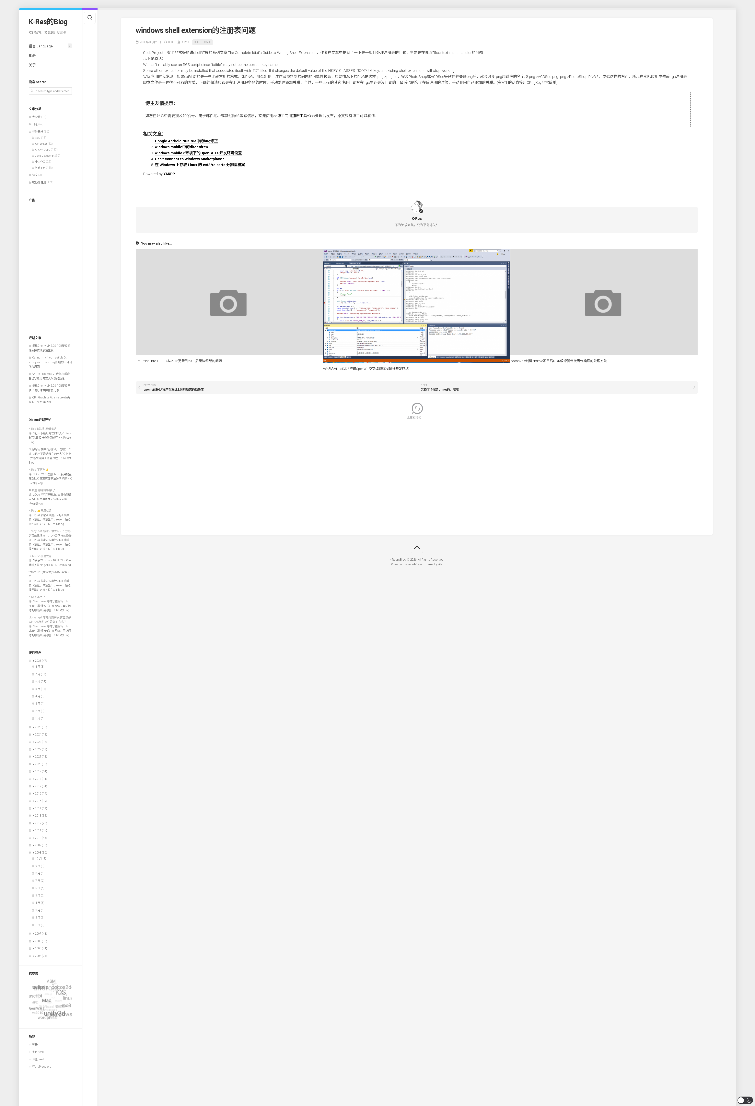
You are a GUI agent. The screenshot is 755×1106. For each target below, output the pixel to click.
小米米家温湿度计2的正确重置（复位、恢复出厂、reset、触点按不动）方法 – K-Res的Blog (50, 520)
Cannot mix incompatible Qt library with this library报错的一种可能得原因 (50, 362)
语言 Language (41, 46)
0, (170, 42)
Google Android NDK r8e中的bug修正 (186, 141)
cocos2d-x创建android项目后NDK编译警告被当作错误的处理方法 (558, 361)
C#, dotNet (41, 143)
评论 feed (38, 1059)
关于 (32, 65)
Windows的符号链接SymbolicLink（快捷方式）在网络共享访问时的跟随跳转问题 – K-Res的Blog (50, 606)
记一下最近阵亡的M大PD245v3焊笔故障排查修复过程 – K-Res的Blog (50, 438)
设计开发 (37, 131)
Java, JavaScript (44, 155)
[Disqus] (417, 474)
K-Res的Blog (48, 22)
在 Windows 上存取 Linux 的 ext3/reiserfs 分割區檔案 (200, 165)
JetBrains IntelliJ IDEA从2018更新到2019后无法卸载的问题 (179, 361)
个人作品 (40, 161)
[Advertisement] (50, 265)
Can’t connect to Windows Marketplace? (189, 159)
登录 (35, 1044)
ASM (38, 137)
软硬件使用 (39, 182)
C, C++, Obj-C (42, 149)
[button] (745, 1100)
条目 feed (38, 1051)
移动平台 (40, 167)
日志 (35, 124)
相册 (32, 56)
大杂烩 (36, 116)
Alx (440, 564)
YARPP (169, 174)
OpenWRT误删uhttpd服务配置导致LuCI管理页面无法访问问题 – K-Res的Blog (50, 479)
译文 (35, 174)
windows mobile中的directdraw (181, 147)
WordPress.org (41, 1066)
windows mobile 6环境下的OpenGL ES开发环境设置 (198, 153)
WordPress (415, 564)
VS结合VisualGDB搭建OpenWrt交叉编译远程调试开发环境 (366, 369)
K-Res (185, 42)
